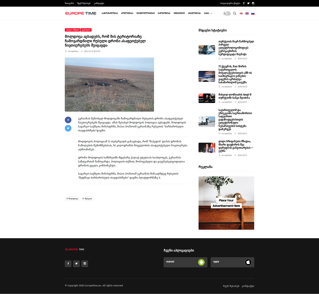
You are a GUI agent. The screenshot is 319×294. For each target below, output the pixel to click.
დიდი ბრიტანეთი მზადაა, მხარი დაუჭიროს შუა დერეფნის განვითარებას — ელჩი (235, 146)
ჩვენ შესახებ (84, 3)
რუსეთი (88, 198)
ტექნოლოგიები (145, 13)
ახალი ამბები (72, 30)
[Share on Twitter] (68, 128)
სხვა (207, 13)
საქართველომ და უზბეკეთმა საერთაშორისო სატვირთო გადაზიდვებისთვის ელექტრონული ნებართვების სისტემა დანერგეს (235, 119)
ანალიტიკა (194, 13)
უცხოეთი (86, 30)
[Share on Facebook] (68, 119)
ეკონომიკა (164, 13)
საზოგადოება (110, 13)
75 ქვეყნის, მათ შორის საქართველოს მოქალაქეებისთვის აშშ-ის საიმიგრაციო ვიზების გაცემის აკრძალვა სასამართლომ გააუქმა (235, 74)
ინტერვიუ (179, 13)
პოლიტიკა (127, 13)
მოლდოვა (73, 198)
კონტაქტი (99, 3)
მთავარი (69, 3)
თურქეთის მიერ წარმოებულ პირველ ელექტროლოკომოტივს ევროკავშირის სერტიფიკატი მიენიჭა (236, 48)
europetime (73, 51)
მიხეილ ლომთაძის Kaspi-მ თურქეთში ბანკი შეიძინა (234, 96)
